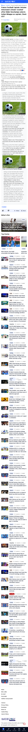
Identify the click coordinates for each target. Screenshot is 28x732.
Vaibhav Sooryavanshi (7, 698)
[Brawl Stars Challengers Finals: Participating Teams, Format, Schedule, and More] (4, 399)
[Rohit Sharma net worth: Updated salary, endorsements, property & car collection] (4, 646)
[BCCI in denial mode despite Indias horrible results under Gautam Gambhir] (4, 457)
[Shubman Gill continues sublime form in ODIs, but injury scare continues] (4, 588)
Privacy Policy (4, 705)
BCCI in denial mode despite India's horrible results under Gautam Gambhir (16, 458)
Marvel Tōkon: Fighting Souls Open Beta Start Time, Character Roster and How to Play (17, 356)
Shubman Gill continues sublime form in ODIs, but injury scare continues (17, 589)
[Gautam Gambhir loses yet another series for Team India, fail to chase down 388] (4, 597)
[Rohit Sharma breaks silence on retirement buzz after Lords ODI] (4, 475)
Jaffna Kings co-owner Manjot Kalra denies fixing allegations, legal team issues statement (17, 623)
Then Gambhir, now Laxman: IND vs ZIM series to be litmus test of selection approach (18, 392)
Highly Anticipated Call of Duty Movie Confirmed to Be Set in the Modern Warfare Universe (17, 665)
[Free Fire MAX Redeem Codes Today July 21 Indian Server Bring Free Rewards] (4, 327)
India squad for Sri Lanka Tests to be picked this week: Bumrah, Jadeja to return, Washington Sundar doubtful (13, 225)
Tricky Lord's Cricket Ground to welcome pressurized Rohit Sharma (17, 655)
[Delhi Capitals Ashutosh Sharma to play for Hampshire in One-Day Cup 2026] (4, 408)
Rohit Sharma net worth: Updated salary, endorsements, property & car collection (17, 647)
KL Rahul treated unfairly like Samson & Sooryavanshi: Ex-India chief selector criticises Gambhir (17, 373)
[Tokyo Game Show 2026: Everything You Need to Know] (4, 638)
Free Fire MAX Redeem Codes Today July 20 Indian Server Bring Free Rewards (18, 546)
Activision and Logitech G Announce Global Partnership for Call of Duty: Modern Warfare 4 (17, 383)
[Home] (10, 1)
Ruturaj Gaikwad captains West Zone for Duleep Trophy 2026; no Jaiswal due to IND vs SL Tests (17, 441)
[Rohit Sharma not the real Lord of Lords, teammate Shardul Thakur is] (4, 500)
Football (4, 207)
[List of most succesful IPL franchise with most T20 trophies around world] (4, 673)
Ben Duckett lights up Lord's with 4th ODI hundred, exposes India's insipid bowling (18, 614)
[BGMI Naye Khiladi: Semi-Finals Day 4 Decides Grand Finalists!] (4, 295)
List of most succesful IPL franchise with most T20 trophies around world (18, 674)
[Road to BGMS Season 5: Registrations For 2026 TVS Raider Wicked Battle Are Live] (4, 303)
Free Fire (12, 324)
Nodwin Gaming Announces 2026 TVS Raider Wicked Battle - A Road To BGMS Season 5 (17, 565)
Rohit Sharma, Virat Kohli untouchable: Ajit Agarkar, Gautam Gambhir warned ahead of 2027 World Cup (10, 252)
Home (2, 689)
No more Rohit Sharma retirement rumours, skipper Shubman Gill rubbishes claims (18, 509)
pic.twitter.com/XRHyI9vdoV (17, 77)
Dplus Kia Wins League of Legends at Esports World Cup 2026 (17, 528)
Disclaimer (4, 707)
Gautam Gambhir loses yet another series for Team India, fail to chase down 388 (17, 597)
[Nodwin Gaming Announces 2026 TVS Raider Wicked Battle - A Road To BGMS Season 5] (4, 564)
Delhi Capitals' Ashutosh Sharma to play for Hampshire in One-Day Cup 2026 (18, 409)
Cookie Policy (4, 712)
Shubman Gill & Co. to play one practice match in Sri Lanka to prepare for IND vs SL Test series (17, 450)
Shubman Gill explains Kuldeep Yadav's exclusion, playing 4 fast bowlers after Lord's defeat (17, 433)
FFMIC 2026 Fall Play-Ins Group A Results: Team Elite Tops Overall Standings (17, 365)
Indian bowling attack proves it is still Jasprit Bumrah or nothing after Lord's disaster (18, 606)
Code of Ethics (5, 714)
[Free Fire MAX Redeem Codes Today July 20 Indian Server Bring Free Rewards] (4, 546)
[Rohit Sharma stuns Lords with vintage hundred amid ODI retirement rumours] (4, 580)
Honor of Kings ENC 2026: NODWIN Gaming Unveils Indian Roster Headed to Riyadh (18, 268)
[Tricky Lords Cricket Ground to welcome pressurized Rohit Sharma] (4, 654)
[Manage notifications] (24, 724)
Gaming (11, 256)
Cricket (3, 248)
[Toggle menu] (2, 1)
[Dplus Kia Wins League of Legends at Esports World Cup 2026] (4, 527)
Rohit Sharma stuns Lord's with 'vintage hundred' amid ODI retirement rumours (17, 580)
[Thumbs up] (3, 210)
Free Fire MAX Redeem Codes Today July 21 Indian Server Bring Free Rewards (17, 328)
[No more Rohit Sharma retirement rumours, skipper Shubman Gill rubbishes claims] (4, 508)
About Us (3, 709)
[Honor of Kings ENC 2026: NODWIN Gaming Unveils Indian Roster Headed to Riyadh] (4, 267)
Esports (11, 264)
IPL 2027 (3, 694)
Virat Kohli (4, 696)
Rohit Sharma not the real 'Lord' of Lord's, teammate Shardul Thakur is (17, 501)
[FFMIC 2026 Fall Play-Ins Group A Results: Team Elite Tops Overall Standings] (4, 364)
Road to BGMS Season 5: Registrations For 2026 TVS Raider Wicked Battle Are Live (17, 304)
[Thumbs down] (8, 210)
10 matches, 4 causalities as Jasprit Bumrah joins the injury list (17, 631)
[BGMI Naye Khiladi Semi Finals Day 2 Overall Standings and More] (4, 572)
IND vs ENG (4, 692)
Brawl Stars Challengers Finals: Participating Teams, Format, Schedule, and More (17, 400)
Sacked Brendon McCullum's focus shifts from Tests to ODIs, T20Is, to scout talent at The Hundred (18, 319)
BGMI (11, 293)
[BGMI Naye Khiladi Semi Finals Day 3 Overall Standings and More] (4, 311)
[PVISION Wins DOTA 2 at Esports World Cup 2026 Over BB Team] (4, 492)
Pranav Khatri (6, 19)
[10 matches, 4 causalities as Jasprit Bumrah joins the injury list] (4, 631)
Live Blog (12, 594)
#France (3, 72)
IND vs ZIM (8, 730)
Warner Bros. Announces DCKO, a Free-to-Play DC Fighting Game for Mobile (17, 260)
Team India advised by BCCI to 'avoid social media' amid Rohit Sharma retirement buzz (17, 682)
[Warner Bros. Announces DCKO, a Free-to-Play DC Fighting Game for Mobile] (4, 259)
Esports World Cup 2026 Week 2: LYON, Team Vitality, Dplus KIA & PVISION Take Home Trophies (17, 424)
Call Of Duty (11, 379)
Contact (3, 702)
